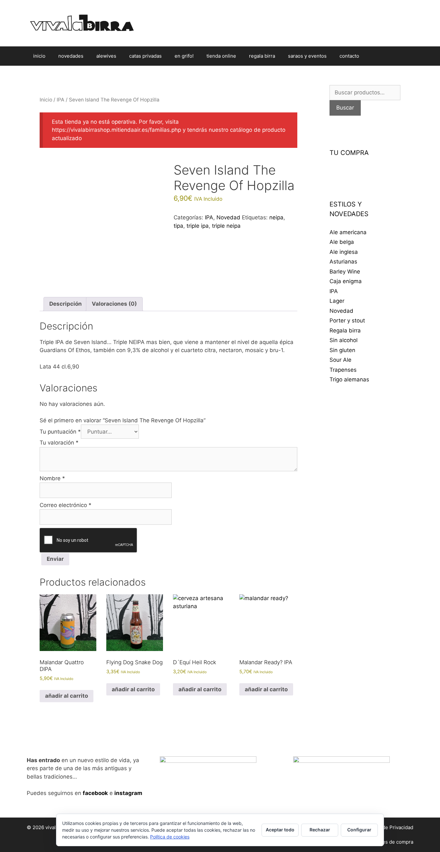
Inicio (46, 100)
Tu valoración (59, 442)
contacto (349, 56)
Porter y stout (347, 320)
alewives (106, 56)
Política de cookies (169, 836)
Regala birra (345, 330)
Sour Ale (340, 360)
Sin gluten (342, 350)
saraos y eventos (307, 56)
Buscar (345, 107)
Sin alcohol (344, 340)
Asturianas (343, 261)
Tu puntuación (60, 431)
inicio (39, 56)
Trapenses (343, 370)
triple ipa (198, 226)
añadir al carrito (66, 696)
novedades (70, 56)
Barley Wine (345, 271)
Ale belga (342, 242)
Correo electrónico (65, 505)
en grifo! (184, 56)
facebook (95, 793)
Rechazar (320, 829)
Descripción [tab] (65, 304)
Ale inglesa (344, 252)
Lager (337, 301)
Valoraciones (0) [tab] (114, 304)
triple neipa (226, 226)
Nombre (52, 478)
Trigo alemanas (349, 379)
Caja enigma (346, 281)
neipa (276, 217)
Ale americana (348, 232)
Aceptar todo (280, 829)
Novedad (228, 217)
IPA (60, 100)
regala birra (262, 56)
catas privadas (145, 56)
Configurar (359, 829)
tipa (178, 226)
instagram (128, 793)
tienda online (221, 56)
